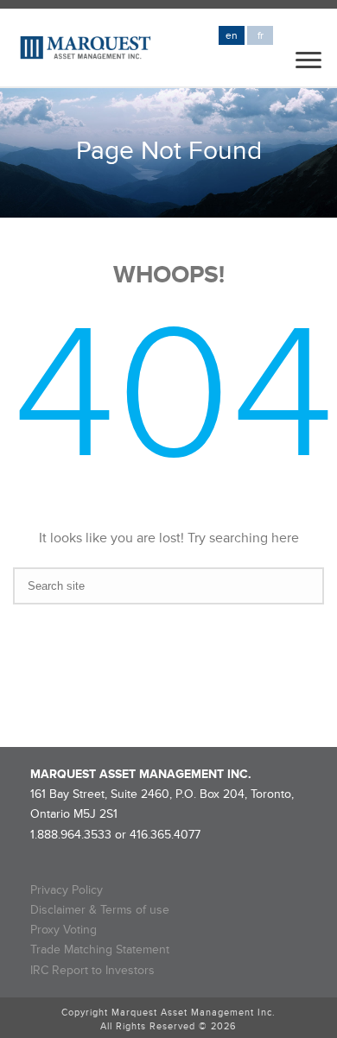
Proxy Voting (63, 929)
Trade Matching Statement (99, 949)
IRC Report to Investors (92, 970)
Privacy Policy (66, 890)
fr (261, 35)
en (232, 35)
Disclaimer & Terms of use (99, 909)
